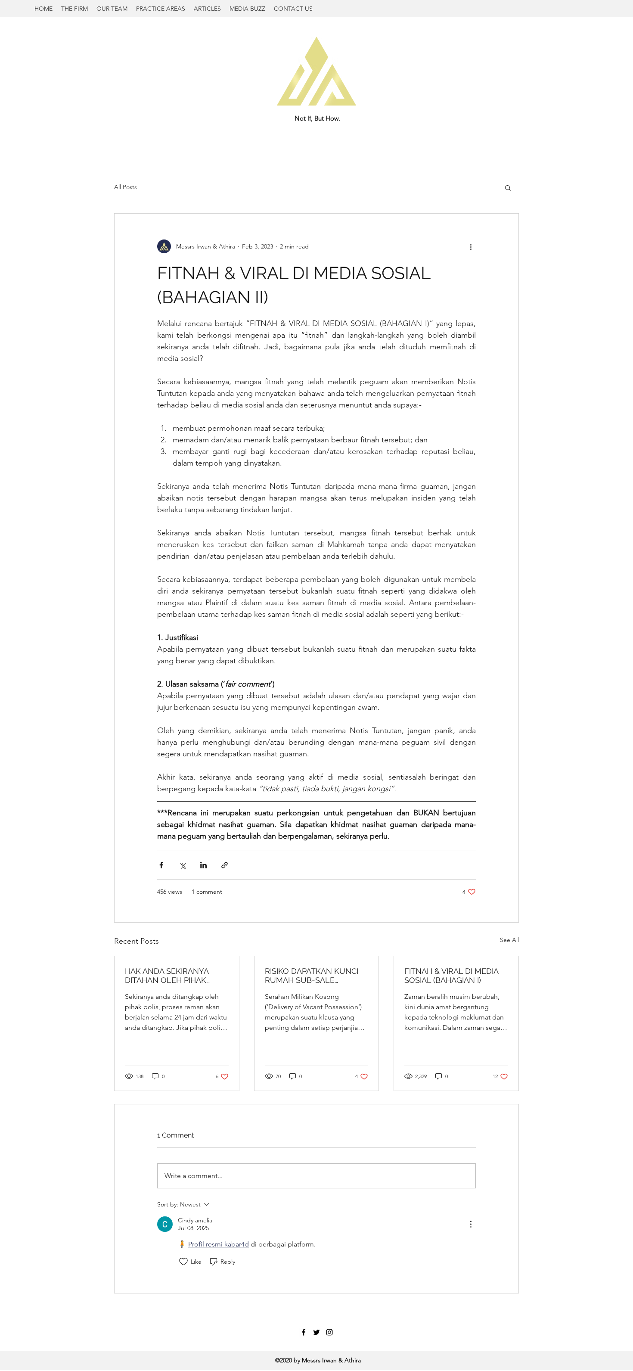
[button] (508, 187)
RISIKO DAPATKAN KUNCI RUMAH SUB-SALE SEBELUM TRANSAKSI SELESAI (311, 976)
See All (509, 940)
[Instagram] (329, 1332)
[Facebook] (303, 1332)
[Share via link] (224, 865)
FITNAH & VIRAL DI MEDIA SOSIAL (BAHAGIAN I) (451, 976)
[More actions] (470, 246)
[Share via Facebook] (161, 865)
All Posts (125, 187)
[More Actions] (470, 1224)
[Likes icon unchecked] (183, 1261)
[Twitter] (316, 1332)
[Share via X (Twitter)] (182, 865)
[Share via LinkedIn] (203, 865)
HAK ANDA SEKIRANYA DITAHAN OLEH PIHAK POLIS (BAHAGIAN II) (166, 976)
